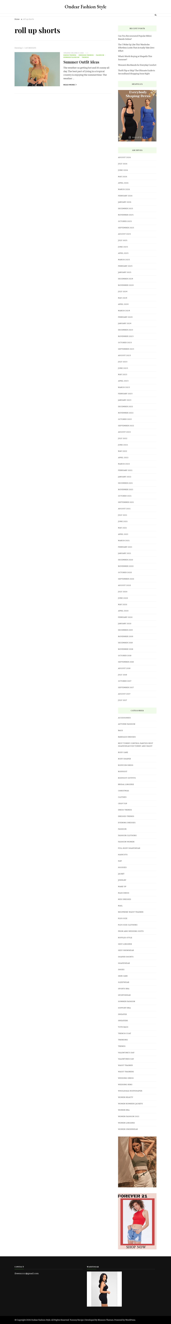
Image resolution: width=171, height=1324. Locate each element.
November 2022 (126, 413)
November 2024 (126, 285)
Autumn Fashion (126, 724)
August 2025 (124, 234)
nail (120, 906)
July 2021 (122, 515)
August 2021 (124, 509)
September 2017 (126, 687)
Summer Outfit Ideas (81, 61)
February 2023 (125, 394)
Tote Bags (123, 1027)
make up (122, 886)
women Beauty (125, 1097)
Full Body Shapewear (129, 848)
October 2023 (125, 343)
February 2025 (125, 266)
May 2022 (122, 451)
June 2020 (123, 598)
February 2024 (125, 317)
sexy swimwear (126, 950)
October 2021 (124, 496)
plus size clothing (128, 925)
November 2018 (125, 649)
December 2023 (125, 330)
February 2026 (125, 196)
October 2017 (124, 681)
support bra (124, 1008)
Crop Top (122, 803)
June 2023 (123, 368)
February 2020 (125, 617)
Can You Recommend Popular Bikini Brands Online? (135, 37)
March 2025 (124, 260)
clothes (122, 797)
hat (120, 861)
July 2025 (122, 240)
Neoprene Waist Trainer (130, 912)
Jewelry (122, 880)
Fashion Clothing (127, 835)
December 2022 (125, 406)
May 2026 (122, 177)
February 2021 (125, 547)
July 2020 (122, 592)
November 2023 (126, 336)
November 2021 (125, 489)
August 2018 (124, 668)
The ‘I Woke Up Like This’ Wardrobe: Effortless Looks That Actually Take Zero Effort (136, 47)
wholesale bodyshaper (130, 1091)
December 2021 (125, 483)
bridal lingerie (126, 784)
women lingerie (126, 1123)
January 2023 (124, 400)
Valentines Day (126, 1059)
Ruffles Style (125, 938)
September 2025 (126, 228)
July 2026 (122, 164)
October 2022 (125, 419)
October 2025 (125, 221)
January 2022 (124, 477)
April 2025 (123, 253)
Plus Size (122, 918)
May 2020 (122, 604)
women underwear (128, 1129)
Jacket (121, 874)
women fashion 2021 (128, 1116)
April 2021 (123, 534)
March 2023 (124, 387)
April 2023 (123, 381)
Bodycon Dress (125, 765)
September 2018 (126, 662)
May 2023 (122, 374)
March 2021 (124, 541)
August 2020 (124, 585)
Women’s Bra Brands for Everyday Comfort (137, 65)
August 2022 (124, 432)
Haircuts (123, 855)
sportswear (124, 995)
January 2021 (124, 553)
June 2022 (123, 445)
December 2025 (125, 208)
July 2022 (122, 438)
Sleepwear (123, 982)
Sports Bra (123, 989)
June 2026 (123, 170)
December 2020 (125, 560)
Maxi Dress (123, 893)
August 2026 (124, 157)
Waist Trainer (125, 1065)
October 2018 (124, 656)
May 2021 (122, 528)
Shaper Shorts (126, 957)
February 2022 (125, 470)
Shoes (121, 969)
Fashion (100, 55)
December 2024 (125, 279)
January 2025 (124, 272)
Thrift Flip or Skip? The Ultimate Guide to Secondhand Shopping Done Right (136, 72)
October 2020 (125, 572)
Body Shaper (124, 759)
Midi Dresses (124, 899)
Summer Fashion (71, 57)
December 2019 (125, 630)
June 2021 (123, 521)
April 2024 (123, 304)
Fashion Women (126, 842)
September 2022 (126, 426)
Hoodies (122, 867)
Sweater (122, 1014)
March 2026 (124, 189)
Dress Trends (69, 55)
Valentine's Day (126, 1053)
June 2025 (123, 247)
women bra (124, 1110)
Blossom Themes (106, 1320)
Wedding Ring (125, 1084)
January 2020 (124, 623)
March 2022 (124, 464)
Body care (123, 752)
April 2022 (123, 458)
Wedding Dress (126, 1078)
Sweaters (123, 1021)
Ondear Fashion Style (85, 6)
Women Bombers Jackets (130, 1104)
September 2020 (126, 579)
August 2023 (124, 355)
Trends (85, 57)
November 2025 (126, 215)
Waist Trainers (126, 1072)
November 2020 (126, 566)
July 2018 (122, 675)
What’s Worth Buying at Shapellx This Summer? (135, 58)
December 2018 (125, 643)
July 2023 (122, 362)
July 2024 (122, 291)
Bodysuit (122, 771)
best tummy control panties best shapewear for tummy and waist (135, 744)
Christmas (123, 791)
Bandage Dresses (127, 737)
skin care (123, 976)
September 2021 (126, 502)
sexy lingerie (125, 944)
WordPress (130, 1320)
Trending (123, 1040)
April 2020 (123, 611)
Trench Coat (124, 1033)
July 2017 (122, 700)
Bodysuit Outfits (127, 778)
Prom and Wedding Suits (131, 931)
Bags (120, 730)
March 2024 (124, 311)
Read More (69, 85)
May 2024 (122, 298)
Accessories (124, 718)
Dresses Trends (86, 55)
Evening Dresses (127, 823)
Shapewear (124, 963)
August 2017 (124, 694)
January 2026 (124, 202)
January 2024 (124, 323)
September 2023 (126, 349)
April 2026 (123, 183)
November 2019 (125, 636)
